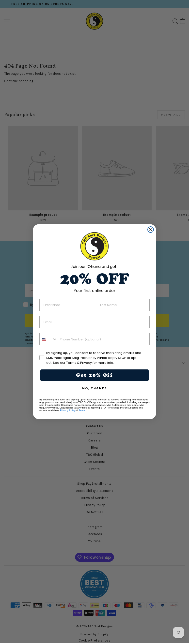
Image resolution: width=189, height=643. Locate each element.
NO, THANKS (94, 388)
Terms (82, 410)
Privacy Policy (68, 410)
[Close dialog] (151, 230)
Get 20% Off (94, 375)
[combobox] (48, 339)
